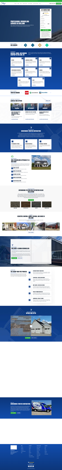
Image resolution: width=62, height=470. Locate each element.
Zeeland (38, 456)
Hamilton (38, 451)
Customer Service (23, 451)
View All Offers (48, 100)
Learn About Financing (14, 119)
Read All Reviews (31, 394)
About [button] (40, 3)
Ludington (38, 452)
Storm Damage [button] (30, 3)
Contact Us (31, 439)
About (45, 447)
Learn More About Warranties (29, 119)
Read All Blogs (48, 347)
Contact (22, 447)
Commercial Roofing (31, 456)
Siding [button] (18, 3)
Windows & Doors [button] (25, 3)
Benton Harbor (38, 447)
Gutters (30, 448)
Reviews (46, 451)
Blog (45, 448)
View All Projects (34, 337)
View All (38, 458)
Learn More (18, 412)
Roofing (30, 447)
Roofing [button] (15, 3)
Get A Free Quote (58, 3)
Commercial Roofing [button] (35, 3)
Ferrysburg (38, 448)
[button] (22, 45)
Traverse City (38, 455)
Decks (30, 451)
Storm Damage (31, 455)
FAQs (21, 452)
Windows (30, 452)
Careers (46, 452)
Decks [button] (21, 3)
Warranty (22, 448)
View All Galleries (31, 232)
